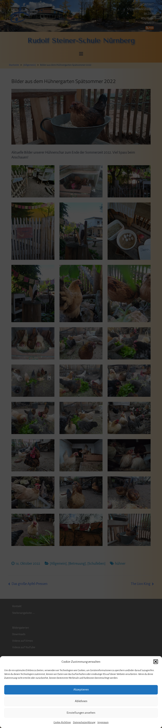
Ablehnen (81, 701)
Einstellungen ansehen (81, 712)
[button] (156, 662)
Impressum (103, 722)
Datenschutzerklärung (84, 722)
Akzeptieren (81, 689)
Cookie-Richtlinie (62, 722)
